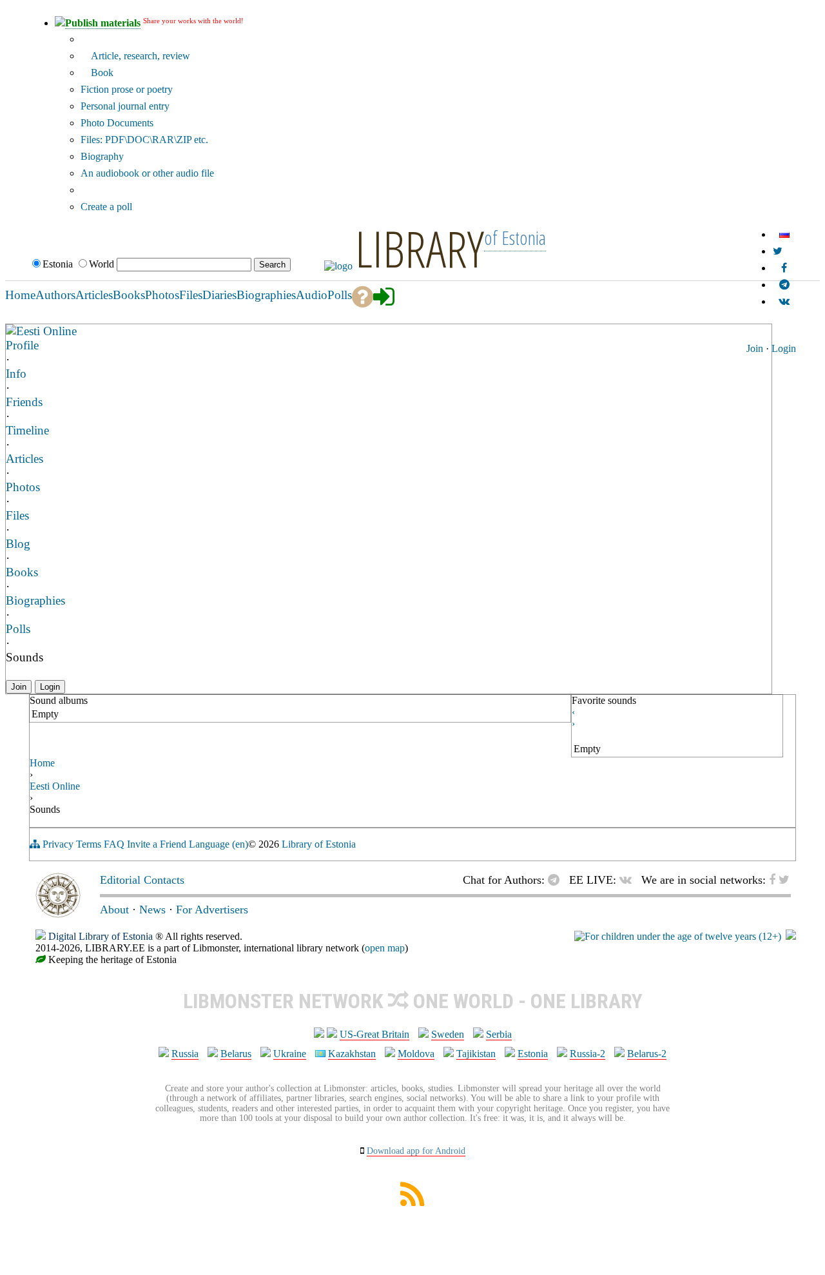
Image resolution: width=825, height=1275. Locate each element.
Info (16, 373)
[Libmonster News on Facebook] (784, 267)
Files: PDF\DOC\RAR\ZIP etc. (144, 139)
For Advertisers (212, 909)
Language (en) (218, 844)
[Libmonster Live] (784, 301)
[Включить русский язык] (784, 234)
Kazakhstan (352, 1053)
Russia (185, 1053)
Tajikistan (476, 1053)
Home (42, 762)
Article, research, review (139, 55)
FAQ (114, 844)
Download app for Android (416, 1151)
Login (784, 348)
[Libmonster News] (777, 251)
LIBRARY (419, 248)
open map (385, 947)
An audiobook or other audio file (147, 173)
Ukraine (289, 1053)
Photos (23, 487)
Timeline (27, 430)
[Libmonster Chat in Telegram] (557, 879)
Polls (18, 629)
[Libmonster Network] (677, 936)
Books (22, 572)
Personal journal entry (125, 106)
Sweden (447, 1034)
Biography (102, 156)
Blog (18, 543)
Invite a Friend (156, 844)
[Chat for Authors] (784, 284)
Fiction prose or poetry (127, 89)
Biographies (35, 600)
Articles (24, 458)
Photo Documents (117, 122)
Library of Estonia (319, 844)
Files (17, 515)
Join (754, 348)
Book (100, 72)
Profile (22, 345)
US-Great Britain (374, 1034)
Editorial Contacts (142, 879)
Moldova (416, 1053)
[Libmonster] (58, 914)
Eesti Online (46, 331)
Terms (88, 844)
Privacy (58, 844)
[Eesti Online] (11, 330)
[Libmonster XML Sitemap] (412, 1202)
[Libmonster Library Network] (791, 936)
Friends (24, 402)
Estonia (533, 1053)
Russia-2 (587, 1053)
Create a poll (106, 206)
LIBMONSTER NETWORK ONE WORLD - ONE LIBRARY (413, 1001)
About (114, 909)
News (152, 909)
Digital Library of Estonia (100, 936)
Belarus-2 (646, 1053)
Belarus (235, 1053)
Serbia (499, 1034)
